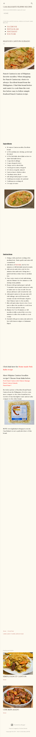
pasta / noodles (11, 633)
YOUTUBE (11, 34)
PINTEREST (12, 31)
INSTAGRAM (13, 29)
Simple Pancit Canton (14, 676)
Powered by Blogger (19, 725)
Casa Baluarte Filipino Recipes (17, 7)
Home (6, 13)
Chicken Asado (11, 709)
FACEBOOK (12, 26)
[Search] (32, 3)
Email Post (11, 631)
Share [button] (4, 631)
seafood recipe (20, 633)
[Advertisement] (18, 120)
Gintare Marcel (23, 728)
